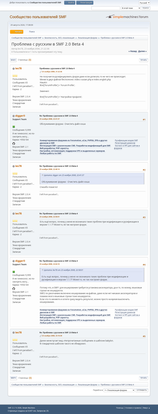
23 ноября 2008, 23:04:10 (50, 264)
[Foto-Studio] (13, 92)
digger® (20, 115)
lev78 (18, 68)
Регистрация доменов (125, 143)
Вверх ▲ (146, 408)
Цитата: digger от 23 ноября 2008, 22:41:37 (64, 175)
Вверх (13, 378)
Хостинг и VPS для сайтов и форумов (127, 147)
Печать (143, 60)
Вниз (13, 60)
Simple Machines (28, 408)
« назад (133, 51)
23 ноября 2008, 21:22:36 (52, 71)
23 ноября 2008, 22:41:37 (50, 119)
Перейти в (98, 390)
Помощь (119, 408)
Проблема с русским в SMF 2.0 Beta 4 (57, 68)
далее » (142, 51)
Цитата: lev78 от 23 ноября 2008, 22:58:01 (63, 270)
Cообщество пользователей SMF (38, 17)
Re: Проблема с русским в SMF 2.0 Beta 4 (59, 115)
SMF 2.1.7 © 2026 (14, 408)
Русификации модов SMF (126, 140)
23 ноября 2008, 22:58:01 (50, 217)
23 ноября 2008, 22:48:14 (50, 169)
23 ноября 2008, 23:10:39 (52, 335)
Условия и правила (133, 408)
